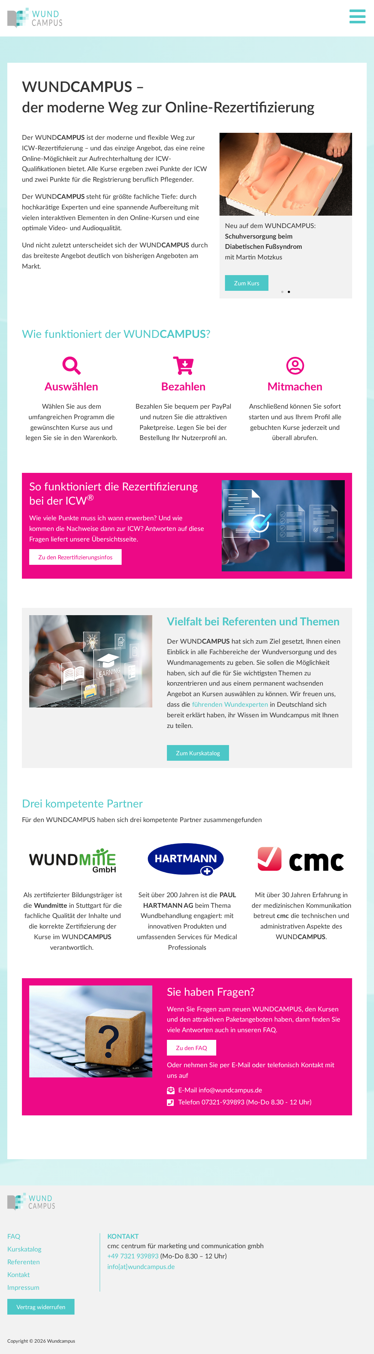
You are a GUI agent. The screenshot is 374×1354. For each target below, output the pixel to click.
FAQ (13, 1237)
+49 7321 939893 (133, 1256)
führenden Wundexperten (230, 705)
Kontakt (18, 1275)
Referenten (23, 1262)
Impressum (23, 1288)
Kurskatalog (24, 1249)
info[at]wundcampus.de (141, 1267)
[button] (282, 292)
